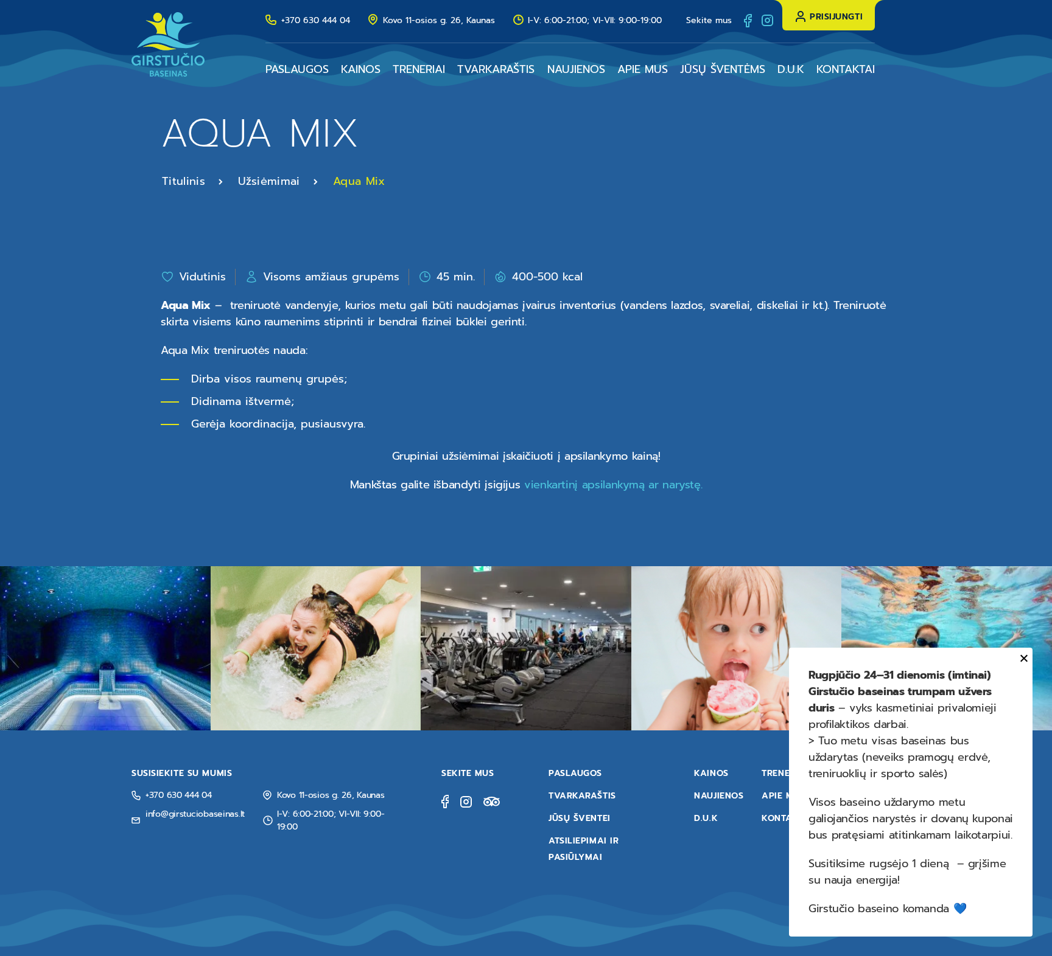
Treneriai (419, 69)
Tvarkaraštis (496, 69)
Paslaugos (297, 69)
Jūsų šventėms (722, 69)
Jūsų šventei (580, 818)
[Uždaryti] (1021, 658)
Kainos (360, 69)
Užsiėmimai (269, 181)
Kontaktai (845, 69)
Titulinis (183, 181)
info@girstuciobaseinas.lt (195, 814)
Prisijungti (836, 16)
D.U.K (790, 69)
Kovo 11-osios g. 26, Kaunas (439, 20)
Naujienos (576, 69)
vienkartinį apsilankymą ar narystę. (613, 484)
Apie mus (642, 69)
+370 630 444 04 (315, 20)
